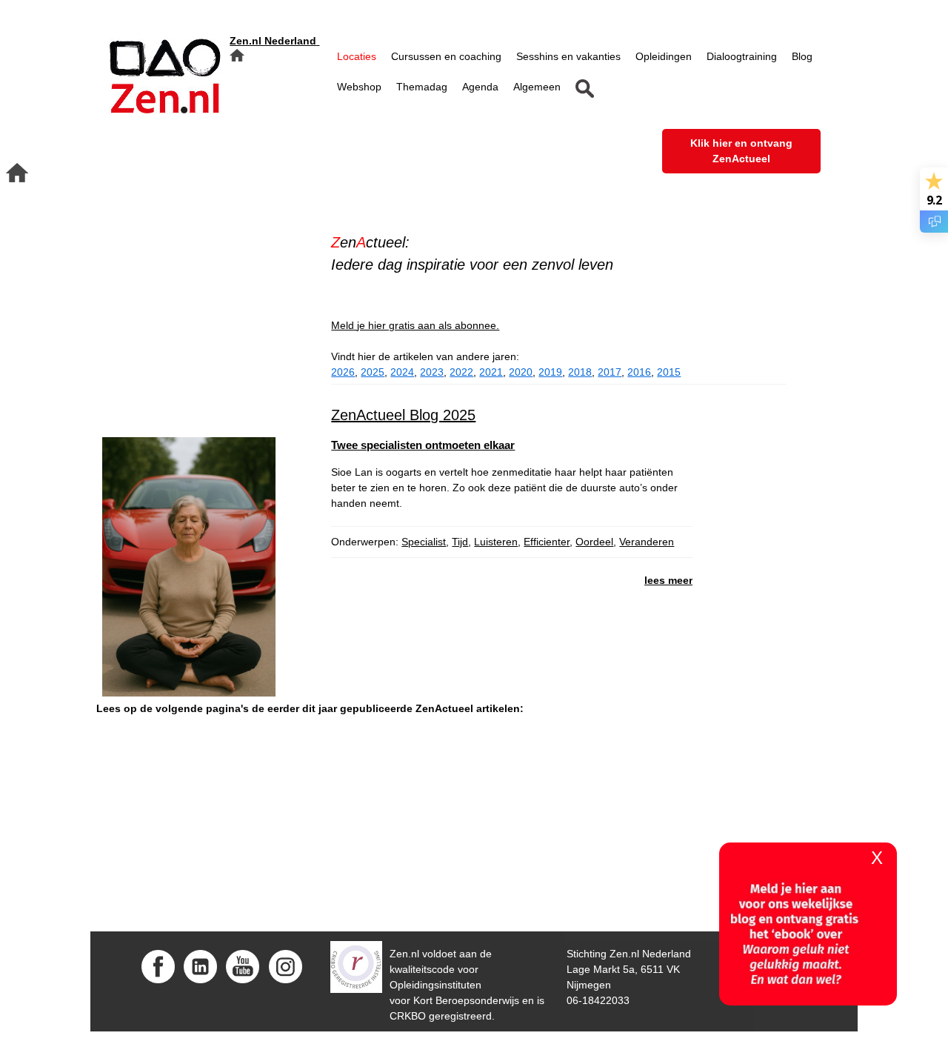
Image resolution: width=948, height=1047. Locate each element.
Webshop (359, 87)
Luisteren (496, 542)
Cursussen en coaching (446, 56)
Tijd (460, 542)
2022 (461, 372)
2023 (432, 372)
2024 (402, 372)
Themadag (421, 87)
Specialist (423, 542)
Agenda (480, 87)
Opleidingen (663, 56)
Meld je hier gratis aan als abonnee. (415, 325)
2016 (639, 372)
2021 (491, 372)
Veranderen (646, 542)
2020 (521, 372)
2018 (580, 372)
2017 (609, 372)
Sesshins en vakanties (568, 56)
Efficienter (547, 542)
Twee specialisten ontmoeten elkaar (423, 445)
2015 (669, 372)
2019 (550, 372)
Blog (802, 56)
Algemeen (537, 87)
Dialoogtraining (742, 56)
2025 (372, 372)
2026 (343, 372)
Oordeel (594, 542)
